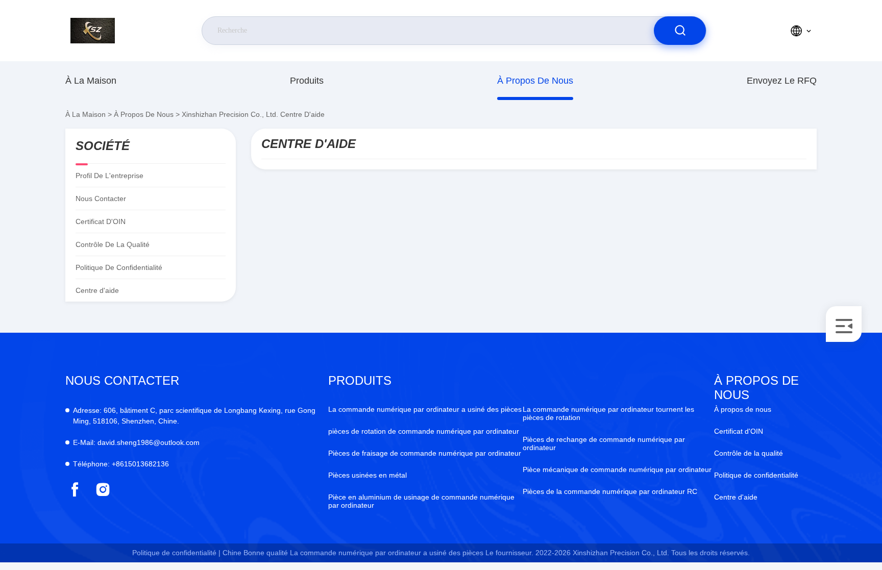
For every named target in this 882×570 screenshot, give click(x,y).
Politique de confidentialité (119, 267)
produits (307, 81)
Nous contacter (101, 198)
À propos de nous (535, 81)
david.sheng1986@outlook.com (136, 442)
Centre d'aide (735, 497)
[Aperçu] (111, 30)
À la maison (90, 81)
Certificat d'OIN (101, 221)
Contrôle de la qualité (113, 244)
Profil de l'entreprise (109, 175)
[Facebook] (74, 489)
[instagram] (102, 489)
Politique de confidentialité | (176, 553)
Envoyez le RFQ (782, 81)
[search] (680, 30)
